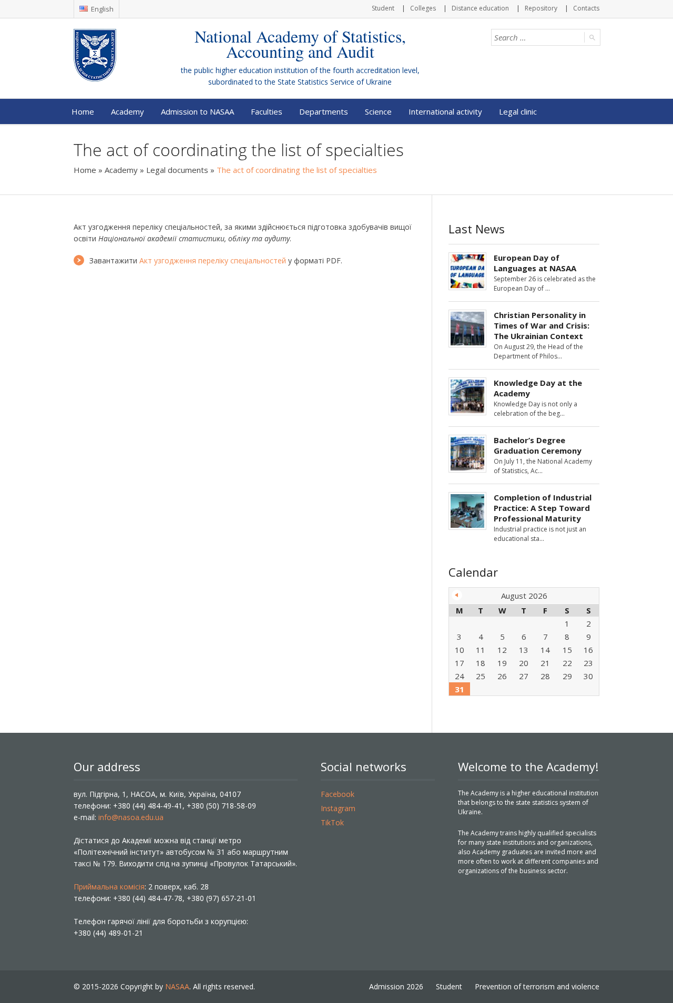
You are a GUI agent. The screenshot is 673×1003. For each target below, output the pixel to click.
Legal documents (177, 170)
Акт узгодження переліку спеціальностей (212, 260)
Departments (323, 111)
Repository (541, 8)
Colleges (423, 8)
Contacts (586, 8)
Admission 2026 (396, 986)
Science (378, 111)
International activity (445, 111)
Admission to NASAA (197, 111)
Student (383, 8)
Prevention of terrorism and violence (537, 986)
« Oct (457, 595)
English (101, 9)
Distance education (480, 8)
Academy (127, 111)
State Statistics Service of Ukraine (335, 82)
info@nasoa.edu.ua (131, 817)
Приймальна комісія (109, 887)
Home (83, 111)
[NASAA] (116, 55)
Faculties (266, 111)
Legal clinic (518, 111)
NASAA (177, 986)
